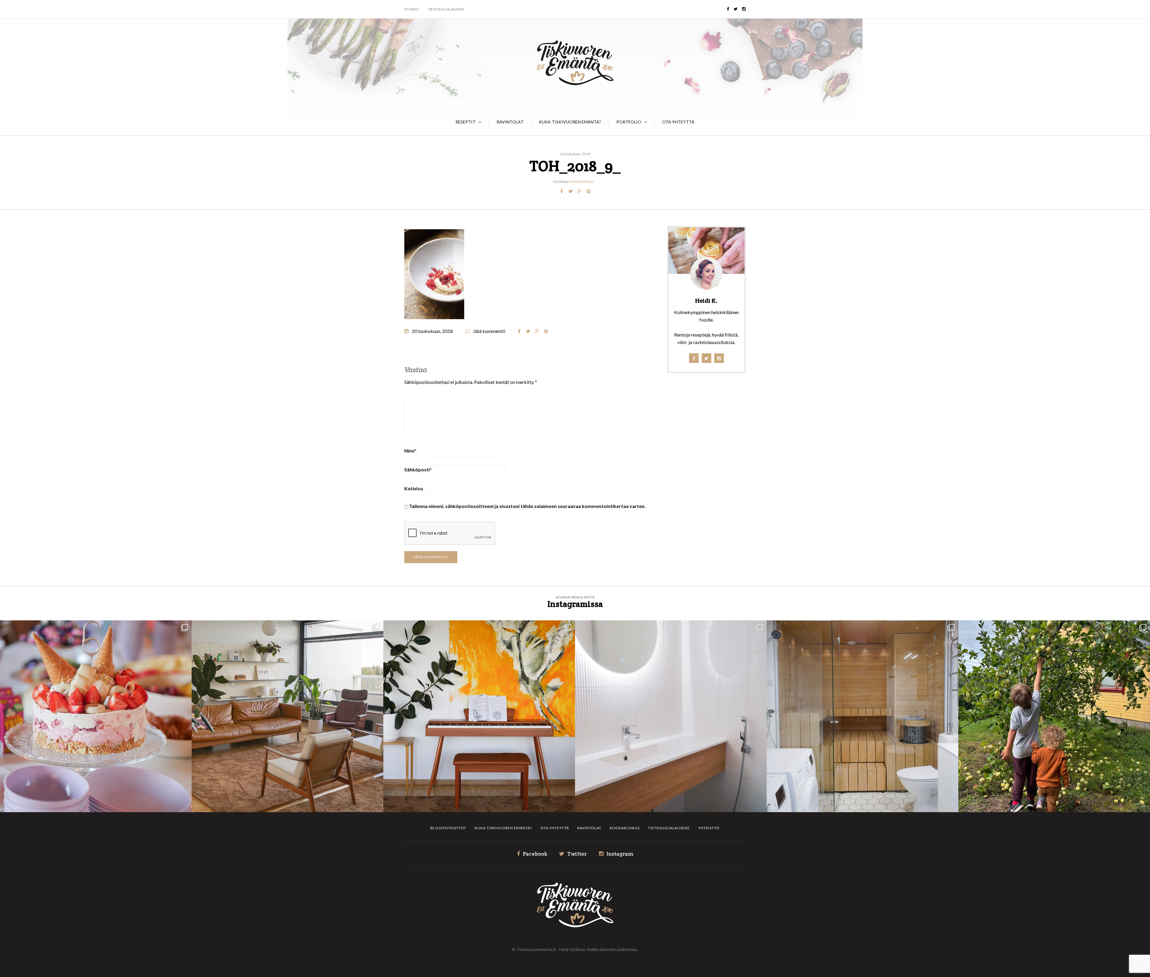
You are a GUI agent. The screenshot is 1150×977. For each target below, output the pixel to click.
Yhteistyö (709, 828)
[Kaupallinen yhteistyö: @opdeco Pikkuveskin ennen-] (671, 716)
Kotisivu (413, 488)
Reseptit (466, 121)
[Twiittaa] (570, 191)
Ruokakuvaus (625, 828)
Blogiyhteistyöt (448, 828)
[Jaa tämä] (561, 191)
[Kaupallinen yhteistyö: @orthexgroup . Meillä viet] (96, 716)
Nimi (410, 450)
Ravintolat (510, 121)
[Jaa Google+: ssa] (579, 191)
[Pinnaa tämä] (588, 191)
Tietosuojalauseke (446, 9)
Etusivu (411, 9)
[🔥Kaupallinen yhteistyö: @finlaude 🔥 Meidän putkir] (862, 716)
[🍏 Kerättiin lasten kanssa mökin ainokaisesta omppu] (1054, 716)
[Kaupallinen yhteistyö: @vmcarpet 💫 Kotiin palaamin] (287, 716)
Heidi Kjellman (582, 181)
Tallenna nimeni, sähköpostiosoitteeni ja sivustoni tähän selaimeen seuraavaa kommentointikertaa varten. (527, 506)
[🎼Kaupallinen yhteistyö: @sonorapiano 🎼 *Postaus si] (479, 716)
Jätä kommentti (489, 331)
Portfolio (628, 121)
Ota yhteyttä (678, 121)
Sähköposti (418, 469)
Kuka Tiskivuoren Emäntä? (570, 121)
